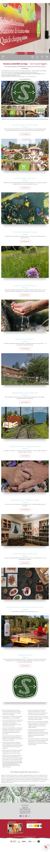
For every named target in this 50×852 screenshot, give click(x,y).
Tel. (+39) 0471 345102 (25, 811)
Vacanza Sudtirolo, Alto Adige (13, 841)
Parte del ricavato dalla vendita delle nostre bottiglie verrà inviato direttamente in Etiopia (12, 762)
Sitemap (23, 836)
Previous (1, 28)
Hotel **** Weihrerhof (19, 785)
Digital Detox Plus (10, 779)
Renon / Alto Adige (18, 841)
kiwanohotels (34, 841)
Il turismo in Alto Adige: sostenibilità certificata (38, 841)
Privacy (31, 836)
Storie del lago (36, 779)
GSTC (18, 716)
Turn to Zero (29, 841)
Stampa (34, 836)
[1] (46, 847)
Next (48, 28)
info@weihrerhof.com (25, 813)
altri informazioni (25, 134)
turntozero (12, 714)
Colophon (27, 836)
